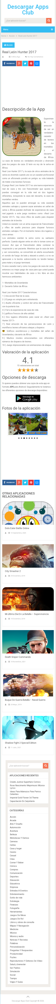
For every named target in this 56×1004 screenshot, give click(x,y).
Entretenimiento (17, 894)
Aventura (14, 831)
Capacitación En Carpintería (22, 801)
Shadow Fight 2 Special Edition (20, 742)
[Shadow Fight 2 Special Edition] (28, 727)
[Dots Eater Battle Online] (28, 513)
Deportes (14, 876)
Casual (13, 855)
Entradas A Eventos (19, 890)
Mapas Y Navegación (19, 926)
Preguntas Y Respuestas (21, 950)
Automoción (15, 827)
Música (13, 933)
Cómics (13, 866)
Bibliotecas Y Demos (19, 838)
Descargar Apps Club (28, 9)
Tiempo (13, 978)
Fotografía (14, 908)
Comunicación (16, 873)
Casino (13, 852)
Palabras (14, 943)
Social (12, 975)
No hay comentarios (35, 57)
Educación (14, 880)
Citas (12, 859)
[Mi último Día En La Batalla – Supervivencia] (28, 599)
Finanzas (14, 904)
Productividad (16, 954)
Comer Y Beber (17, 862)
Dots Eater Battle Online (17, 528)
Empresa (14, 887)
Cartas (13, 845)
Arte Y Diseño (16, 824)
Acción (12, 36)
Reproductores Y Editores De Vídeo (26, 961)
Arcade (13, 820)
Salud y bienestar (18, 964)
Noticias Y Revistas (19, 940)
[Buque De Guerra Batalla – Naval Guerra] (28, 684)
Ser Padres (15, 968)
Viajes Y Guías (16, 982)
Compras (14, 869)
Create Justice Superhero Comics (25, 782)
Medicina (14, 929)
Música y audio (17, 936)
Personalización (17, 947)
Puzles (13, 957)
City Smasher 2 (13, 571)
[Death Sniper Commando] (28, 642)
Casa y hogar (16, 848)
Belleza (13, 834)
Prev (12, 424)
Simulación (15, 971)
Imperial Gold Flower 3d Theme (24, 797)
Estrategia (14, 901)
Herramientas (16, 911)
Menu (5, 29)
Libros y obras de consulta (22, 922)
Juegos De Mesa (18, 915)
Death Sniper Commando (18, 657)
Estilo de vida (16, 897)
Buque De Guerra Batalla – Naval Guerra (25, 700)
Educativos (15, 883)
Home (3, 36)
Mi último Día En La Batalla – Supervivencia (27, 614)
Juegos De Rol (16, 919)
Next (44, 424)
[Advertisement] (28, 88)
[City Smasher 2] (28, 556)
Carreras (14, 841)
